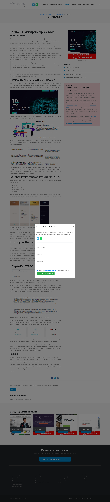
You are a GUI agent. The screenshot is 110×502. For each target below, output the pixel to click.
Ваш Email (39, 254)
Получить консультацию (45, 274)
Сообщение (40, 261)
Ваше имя (39, 241)
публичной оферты (50, 270)
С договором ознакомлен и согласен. (53, 270)
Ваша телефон (41, 247)
